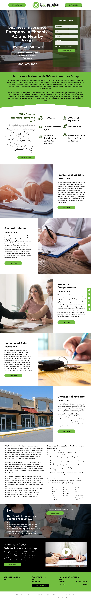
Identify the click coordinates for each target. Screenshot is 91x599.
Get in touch (19, 149)
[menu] (87, 5)
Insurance (58, 40)
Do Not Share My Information (31, 594)
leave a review (26, 531)
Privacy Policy (19, 594)
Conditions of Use (43, 594)
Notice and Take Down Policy (54, 594)
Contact (55, 96)
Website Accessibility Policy (68, 594)
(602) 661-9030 (27, 64)
